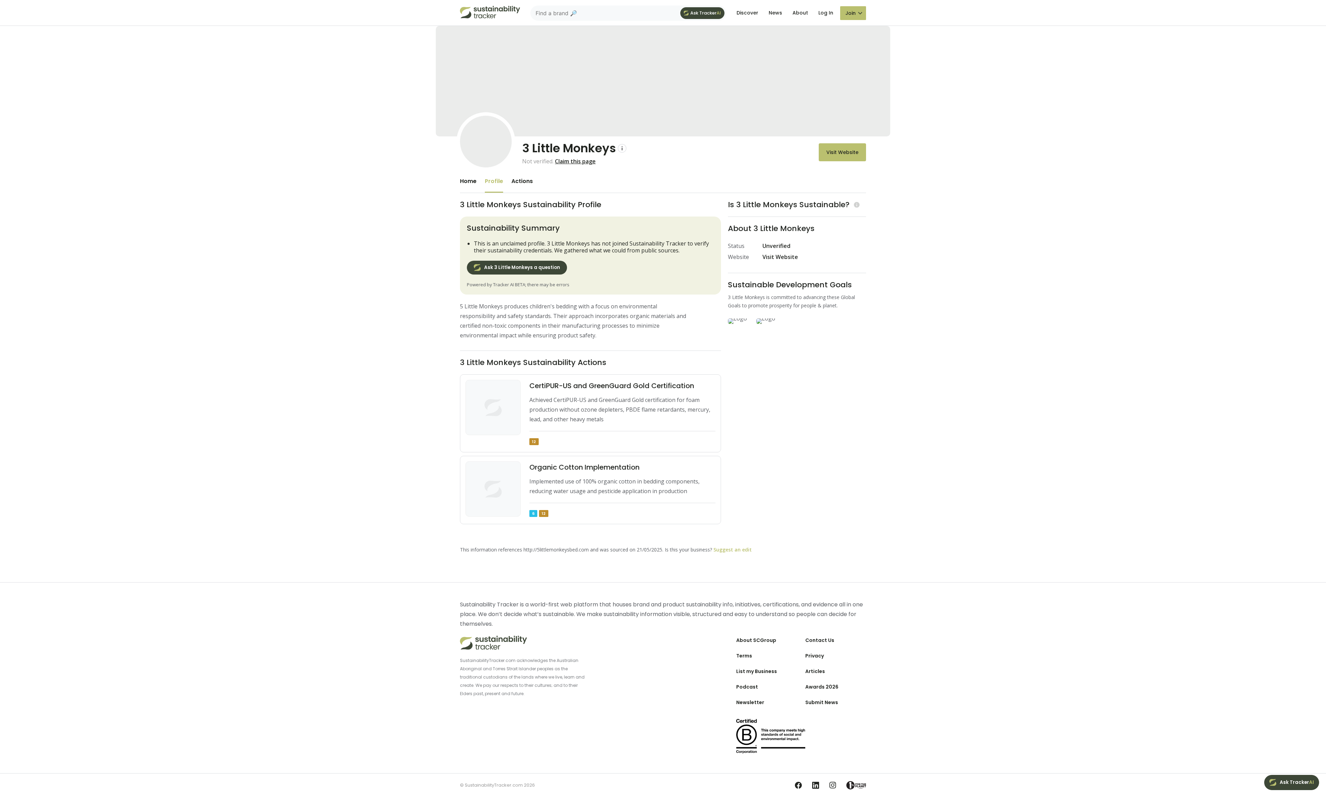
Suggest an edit (732, 549)
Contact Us (819, 640)
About (800, 12)
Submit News (821, 702)
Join (850, 13)
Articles (815, 671)
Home (468, 181)
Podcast (747, 686)
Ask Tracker (705, 13)
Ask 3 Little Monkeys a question (522, 267)
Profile (494, 181)
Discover (747, 12)
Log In (825, 12)
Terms (744, 655)
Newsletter (750, 702)
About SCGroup (756, 640)
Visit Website (842, 152)
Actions (522, 181)
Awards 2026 (821, 686)
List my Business (756, 671)
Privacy (814, 655)
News (775, 12)
